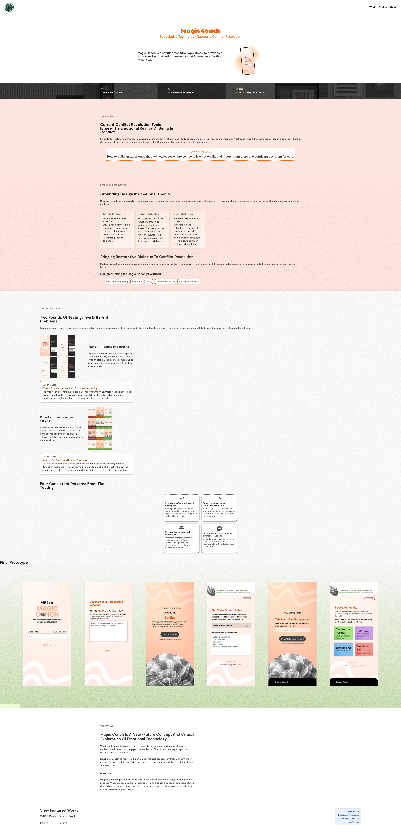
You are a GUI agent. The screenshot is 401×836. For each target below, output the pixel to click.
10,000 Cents (48, 816)
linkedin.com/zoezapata (348, 815)
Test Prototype (147, 67)
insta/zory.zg (353, 822)
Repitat (63, 823)
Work (372, 7)
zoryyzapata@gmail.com (348, 818)
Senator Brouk (67, 816)
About (393, 7)
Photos (382, 7)
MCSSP (44, 823)
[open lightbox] (63, 356)
